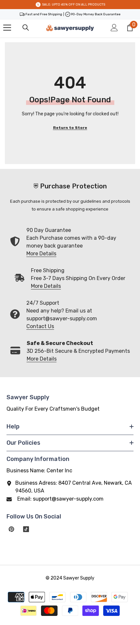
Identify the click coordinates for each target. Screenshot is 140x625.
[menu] (7, 28)
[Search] (26, 28)
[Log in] (114, 27)
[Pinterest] (11, 529)
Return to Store (70, 127)
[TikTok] (26, 529)
